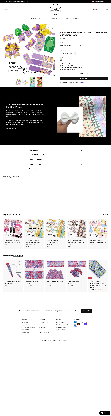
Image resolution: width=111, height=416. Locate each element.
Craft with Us (25, 329)
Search (54, 340)
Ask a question (34, 169)
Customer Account (44, 322)
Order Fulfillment (35, 160)
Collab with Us (25, 332)
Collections (57, 18)
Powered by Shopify (62, 340)
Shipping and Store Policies (64, 325)
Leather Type (64, 50)
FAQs (40, 329)
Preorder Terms (60, 329)
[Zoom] (29, 50)
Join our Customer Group (29, 327)
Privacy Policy (60, 322)
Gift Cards (42, 327)
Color (61, 42)
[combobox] (15, 9)
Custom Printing (72, 18)
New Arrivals (36, 18)
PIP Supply (63, 38)
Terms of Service (61, 327)
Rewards (41, 325)
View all (105, 214)
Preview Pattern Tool (44, 332)
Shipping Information (36, 164)
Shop (46, 18)
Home (61, 29)
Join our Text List (26, 325)
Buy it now (84, 78)
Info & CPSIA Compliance (38, 155)
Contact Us (25, 322)
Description (33, 150)
